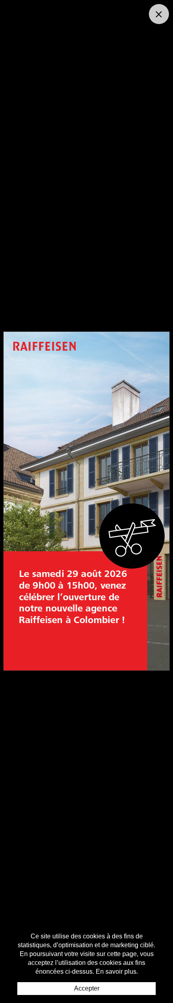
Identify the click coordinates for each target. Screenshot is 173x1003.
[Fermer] (159, 14)
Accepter (86, 988)
